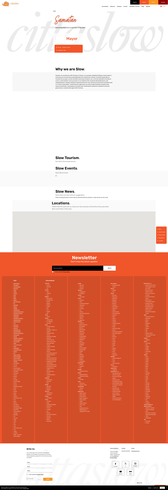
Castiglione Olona (17, 320)
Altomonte (16, 288)
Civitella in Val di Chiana (18, 333)
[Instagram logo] (135, 463)
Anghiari (15, 293)
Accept (162, 487)
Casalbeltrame (17, 310)
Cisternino (16, 328)
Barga (15, 298)
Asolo (15, 295)
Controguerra (16, 335)
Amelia (15, 291)
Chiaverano (16, 326)
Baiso (15, 296)
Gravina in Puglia (17, 356)
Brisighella (16, 305)
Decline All (156, 487)
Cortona (15, 336)
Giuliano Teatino (17, 355)
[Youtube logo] (120, 471)
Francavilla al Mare (17, 350)
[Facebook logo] (115, 464)
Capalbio (15, 308)
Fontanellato (16, 348)
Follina (15, 346)
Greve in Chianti (17, 358)
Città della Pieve (17, 330)
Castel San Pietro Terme (19, 311)
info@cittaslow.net (135, 451)
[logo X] (125, 463)
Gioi (14, 353)
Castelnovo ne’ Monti (18, 313)
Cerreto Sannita (17, 321)
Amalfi (15, 290)
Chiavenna (16, 325)
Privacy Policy (26, 488)
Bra (14, 303)
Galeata (15, 351)
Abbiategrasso (17, 283)
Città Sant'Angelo (17, 331)
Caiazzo (15, 306)
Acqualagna (16, 285)
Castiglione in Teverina (18, 318)
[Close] (166, 488)
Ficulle (15, 343)
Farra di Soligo (16, 341)
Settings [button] (149, 487)
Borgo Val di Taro (17, 301)
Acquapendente (17, 287)
